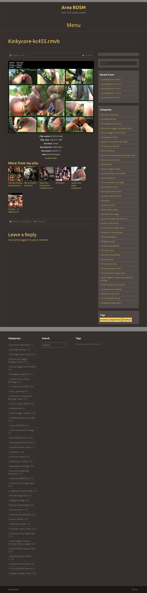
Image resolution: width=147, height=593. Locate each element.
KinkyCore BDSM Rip (21, 221)
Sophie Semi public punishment (76, 185)
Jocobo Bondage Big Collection (114, 218)
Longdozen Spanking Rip (111, 232)
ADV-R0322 (60, 183)
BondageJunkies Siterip (111, 123)
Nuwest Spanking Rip (110, 246)
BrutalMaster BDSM (109, 137)
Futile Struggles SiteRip (111, 169)
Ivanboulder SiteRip (109, 209)
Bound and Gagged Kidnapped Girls (116, 128)
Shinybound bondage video (113, 273)
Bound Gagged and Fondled (113, 132)
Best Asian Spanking (109, 114)
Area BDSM (73, 7)
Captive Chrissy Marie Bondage (114, 141)
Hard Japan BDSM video (111, 191)
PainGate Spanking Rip (111, 255)
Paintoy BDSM (107, 259)
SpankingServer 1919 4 (111, 84)
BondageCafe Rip (108, 119)
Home (134, 589)
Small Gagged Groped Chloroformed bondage (19, 542)
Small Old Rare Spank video (113, 284)
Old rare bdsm (107, 250)
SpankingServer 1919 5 (111, 79)
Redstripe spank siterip (111, 268)
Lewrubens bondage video (112, 227)
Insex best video (108, 205)
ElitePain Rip (106, 164)
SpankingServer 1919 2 (111, 93)
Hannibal (88, 55)
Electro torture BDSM (110, 160)
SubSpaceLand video (110, 293)
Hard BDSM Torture (109, 187)
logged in (25, 239)
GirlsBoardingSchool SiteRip (113, 173)
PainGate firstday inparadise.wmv (15, 184)
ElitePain (127, 319)
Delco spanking (107, 150)
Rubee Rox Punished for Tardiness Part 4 (46, 185)
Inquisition (105, 200)
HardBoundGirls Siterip (111, 196)
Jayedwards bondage (110, 214)
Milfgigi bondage (108, 241)
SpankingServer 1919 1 (111, 97)
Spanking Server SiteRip (111, 289)
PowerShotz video (109, 264)
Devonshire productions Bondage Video (118, 155)
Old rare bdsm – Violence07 (30, 184)
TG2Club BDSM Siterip (110, 298)
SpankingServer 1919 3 (111, 88)
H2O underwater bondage (112, 182)
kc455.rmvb (51, 158)
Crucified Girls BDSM (110, 146)
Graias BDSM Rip (108, 178)
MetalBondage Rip (109, 236)
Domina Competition (110, 319)
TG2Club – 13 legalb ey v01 (13, 210)
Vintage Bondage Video (111, 303)
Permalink (40, 221)
